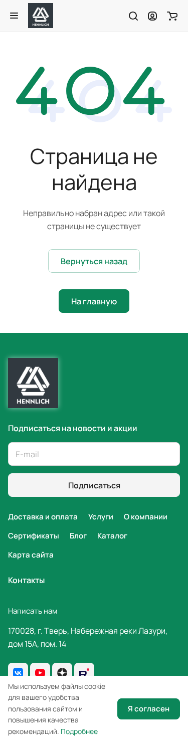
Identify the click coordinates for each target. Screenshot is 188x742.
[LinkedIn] (84, 673)
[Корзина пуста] (172, 16)
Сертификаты (33, 535)
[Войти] (152, 16)
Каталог (112, 535)
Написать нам (32, 611)
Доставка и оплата (43, 516)
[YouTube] (40, 673)
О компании (145, 516)
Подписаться (94, 485)
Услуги (100, 516)
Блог (78, 535)
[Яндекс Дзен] (62, 673)
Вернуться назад (94, 261)
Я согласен (148, 708)
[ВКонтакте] (18, 673)
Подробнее (79, 731)
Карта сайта (31, 554)
